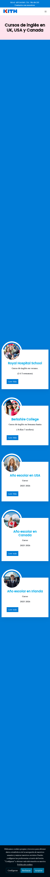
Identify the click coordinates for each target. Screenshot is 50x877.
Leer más (12, 553)
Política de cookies (24, 864)
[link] (10, 11)
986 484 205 (34, 2)
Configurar (13, 870)
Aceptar (38, 870)
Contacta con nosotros (25, 5)
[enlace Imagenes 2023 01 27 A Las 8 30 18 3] (12, 351)
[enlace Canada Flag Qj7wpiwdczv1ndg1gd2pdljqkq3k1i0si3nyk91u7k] (12, 519)
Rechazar (26, 870)
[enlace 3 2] (12, 407)
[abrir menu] (45, 11)
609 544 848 (20, 2)
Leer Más (12, 381)
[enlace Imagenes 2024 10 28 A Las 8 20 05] (12, 579)
